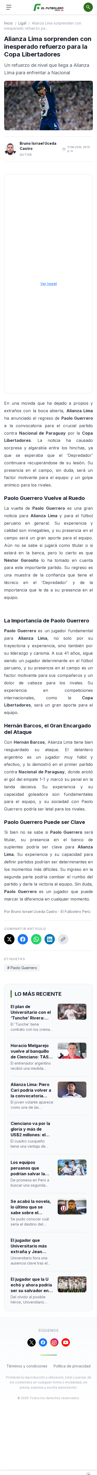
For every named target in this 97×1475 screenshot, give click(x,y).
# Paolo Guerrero (22, 968)
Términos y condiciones (26, 1366)
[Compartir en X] (9, 939)
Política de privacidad (72, 1366)
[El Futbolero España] (48, 7)
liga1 (22, 23)
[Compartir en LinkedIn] (49, 939)
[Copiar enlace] (63, 939)
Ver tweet (48, 283)
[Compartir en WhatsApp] (36, 939)
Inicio (8, 23)
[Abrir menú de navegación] (8, 7)
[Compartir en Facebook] (23, 939)
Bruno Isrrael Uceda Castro (38, 146)
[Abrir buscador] (88, 7)
